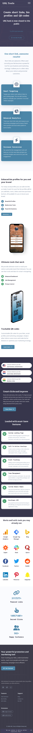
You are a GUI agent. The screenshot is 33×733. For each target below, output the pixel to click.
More (20, 731)
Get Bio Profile (17, 38)
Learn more (7, 347)
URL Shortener (4, 696)
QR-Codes (3, 701)
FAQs (19, 696)
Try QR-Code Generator (16, 31)
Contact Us (20, 699)
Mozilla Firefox (7, 715)
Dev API (20, 701)
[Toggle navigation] (29, 2)
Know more (6, 214)
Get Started (9, 668)
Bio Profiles (4, 699)
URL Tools (13, 726)
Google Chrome (8, 711)
